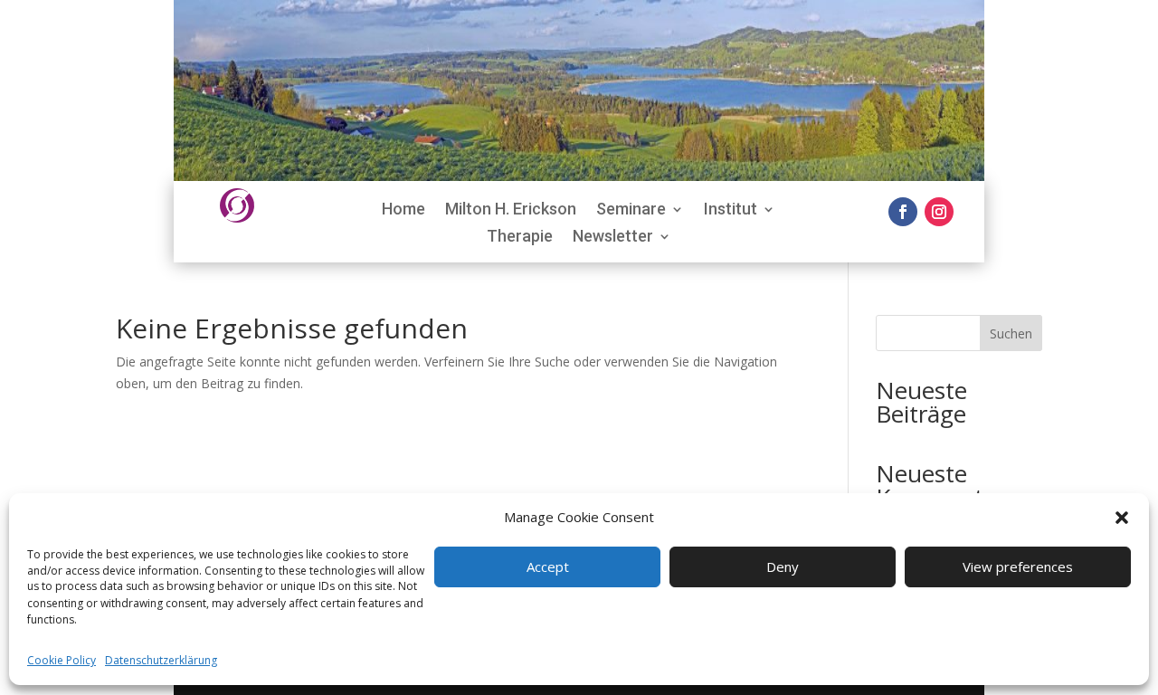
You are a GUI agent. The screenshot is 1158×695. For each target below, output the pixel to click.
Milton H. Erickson (510, 210)
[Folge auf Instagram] (939, 211)
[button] (1122, 518)
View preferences (1018, 567)
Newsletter (613, 237)
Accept (548, 567)
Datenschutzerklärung (161, 661)
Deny (782, 567)
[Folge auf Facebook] (902, 211)
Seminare (631, 210)
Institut (730, 210)
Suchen (1011, 333)
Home (403, 210)
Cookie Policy (61, 661)
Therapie (520, 237)
